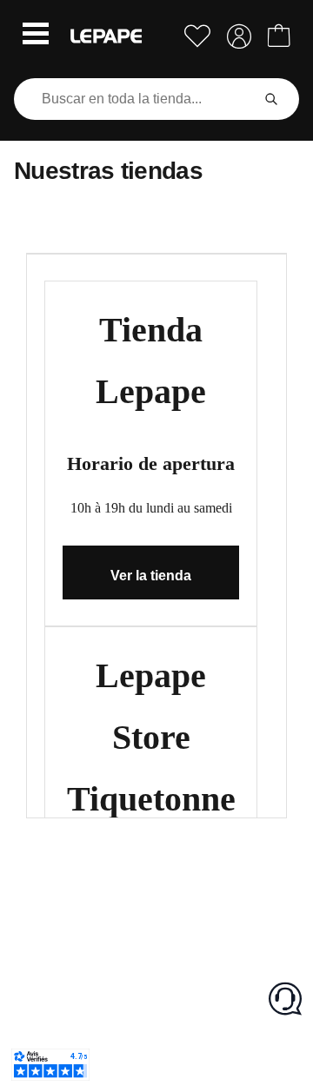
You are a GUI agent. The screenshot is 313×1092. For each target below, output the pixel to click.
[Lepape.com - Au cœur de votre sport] (106, 36)
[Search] (271, 99)
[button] (36, 35)
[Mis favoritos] (197, 36)
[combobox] (135, 99)
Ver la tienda (150, 575)
